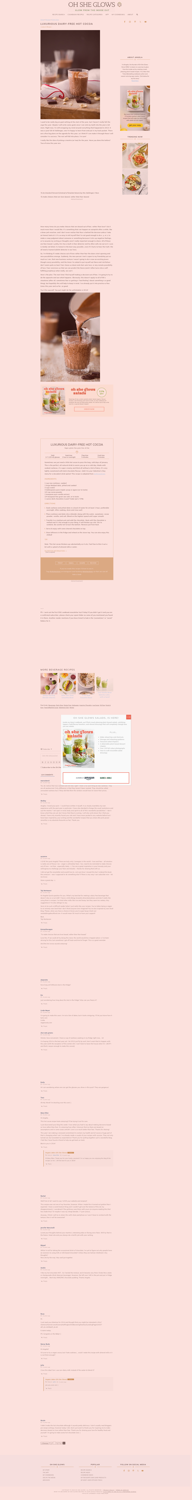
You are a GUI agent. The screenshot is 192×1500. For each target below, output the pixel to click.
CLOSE (128, 717)
